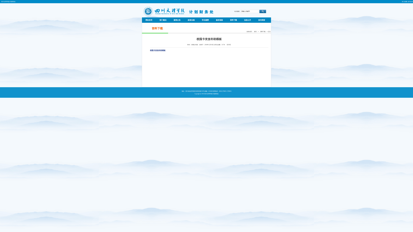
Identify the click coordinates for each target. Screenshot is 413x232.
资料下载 (262, 31)
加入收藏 (404, 1)
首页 (255, 31)
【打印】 (228, 44)
